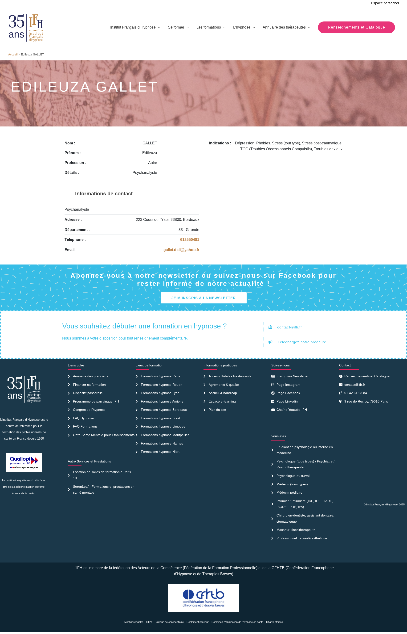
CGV (149, 622)
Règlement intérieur (198, 622)
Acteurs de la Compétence (160, 568)
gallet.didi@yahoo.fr (181, 250)
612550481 (189, 240)
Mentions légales (133, 622)
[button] (356, 27)
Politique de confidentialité (169, 622)
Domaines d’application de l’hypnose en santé (237, 622)
